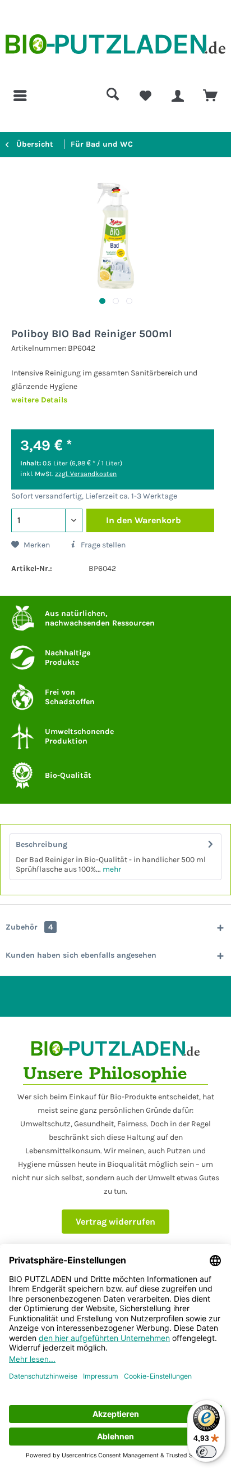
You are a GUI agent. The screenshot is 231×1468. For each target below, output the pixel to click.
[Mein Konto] (178, 95)
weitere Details (39, 400)
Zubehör (29, 927)
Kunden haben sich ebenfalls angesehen (81, 955)
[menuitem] (21, 95)
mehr (111, 869)
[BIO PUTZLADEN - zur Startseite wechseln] (115, 46)
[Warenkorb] (210, 95)
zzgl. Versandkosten (86, 474)
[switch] (206, 1452)
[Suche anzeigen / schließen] (113, 95)
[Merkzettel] (145, 95)
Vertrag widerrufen (115, 1221)
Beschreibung (41, 844)
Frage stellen (102, 545)
